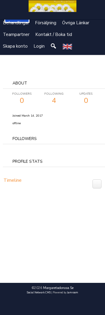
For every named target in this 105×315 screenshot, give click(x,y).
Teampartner (16, 34)
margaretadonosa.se (58, 288)
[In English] (67, 46)
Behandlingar (16, 23)
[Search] (54, 46)
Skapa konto (15, 46)
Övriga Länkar (75, 23)
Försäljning (45, 23)
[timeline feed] (97, 183)
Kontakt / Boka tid (53, 34)
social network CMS (39, 292)
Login (39, 46)
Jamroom (72, 292)
